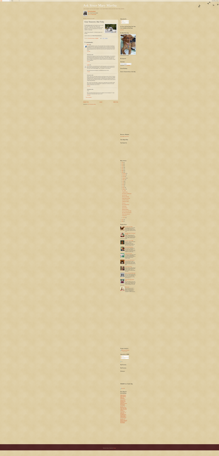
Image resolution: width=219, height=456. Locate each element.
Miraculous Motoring (125, 196)
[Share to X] (105, 38)
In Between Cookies (125, 201)
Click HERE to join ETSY (124, 136)
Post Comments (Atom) (92, 104)
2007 (122, 219)
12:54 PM (88, 95)
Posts (123, 356)
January (123, 217)
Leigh (88, 64)
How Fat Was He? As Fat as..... (130, 260)
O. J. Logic (124, 190)
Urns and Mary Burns (125, 204)
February (124, 189)
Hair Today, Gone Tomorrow (126, 212)
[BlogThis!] (103, 38)
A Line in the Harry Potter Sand (130, 273)
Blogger (114, 448)
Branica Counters (125, 351)
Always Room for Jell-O (126, 198)
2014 (122, 162)
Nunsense (123, 203)
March (123, 187)
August (123, 179)
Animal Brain (124, 206)
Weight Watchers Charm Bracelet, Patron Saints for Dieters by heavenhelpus (123, 397)
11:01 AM (88, 51)
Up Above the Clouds (128, 253)
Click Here (122, 29)
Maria (88, 44)
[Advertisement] (128, 302)
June (123, 182)
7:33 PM (88, 71)
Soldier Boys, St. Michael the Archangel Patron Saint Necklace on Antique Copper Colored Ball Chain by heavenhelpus (123, 415)
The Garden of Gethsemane (126, 193)
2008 (122, 172)
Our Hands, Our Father (129, 226)
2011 (122, 167)
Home (101, 102)
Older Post (115, 102)
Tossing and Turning (128, 266)
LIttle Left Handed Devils (129, 247)
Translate (128, 65)
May (123, 184)
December (124, 173)
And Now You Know (125, 199)
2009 (122, 170)
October (123, 176)
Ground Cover (124, 215)
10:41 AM (88, 86)
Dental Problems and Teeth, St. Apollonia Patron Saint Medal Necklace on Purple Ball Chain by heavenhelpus (123, 403)
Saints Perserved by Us (126, 214)
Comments (123, 22)
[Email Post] (101, 38)
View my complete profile (92, 14)
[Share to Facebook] (106, 38)
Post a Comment (88, 97)
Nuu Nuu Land (124, 195)
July (123, 181)
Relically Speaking (125, 209)
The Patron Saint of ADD (129, 240)
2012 (122, 165)
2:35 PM (88, 61)
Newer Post (86, 102)
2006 (122, 221)
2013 (122, 164)
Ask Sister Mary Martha (100, 5)
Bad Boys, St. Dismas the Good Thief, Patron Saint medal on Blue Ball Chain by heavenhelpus (123, 409)
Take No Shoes (124, 207)
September (124, 178)
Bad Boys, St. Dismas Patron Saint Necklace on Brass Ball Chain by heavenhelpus (123, 421)
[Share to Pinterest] (107, 38)
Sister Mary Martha (92, 11)
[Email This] (102, 38)
